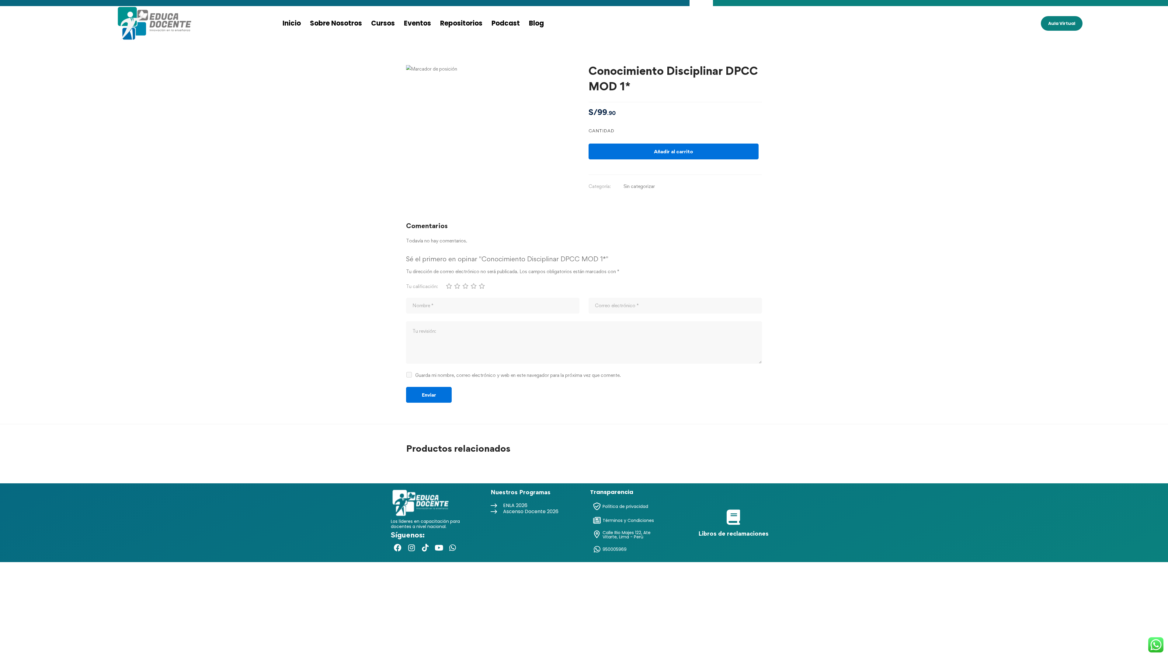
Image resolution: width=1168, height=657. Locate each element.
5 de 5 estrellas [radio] (481, 286)
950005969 (615, 549)
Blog (536, 23)
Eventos (417, 23)
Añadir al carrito (673, 151)
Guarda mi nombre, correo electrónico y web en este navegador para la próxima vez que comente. (518, 375)
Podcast (506, 23)
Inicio (292, 23)
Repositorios (461, 23)
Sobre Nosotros (336, 23)
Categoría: (600, 186)
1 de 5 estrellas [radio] (448, 286)
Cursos (383, 23)
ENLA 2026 (515, 505)
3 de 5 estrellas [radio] (465, 286)
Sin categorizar (639, 186)
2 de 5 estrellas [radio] (457, 286)
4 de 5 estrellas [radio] (473, 286)
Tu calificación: (422, 286)
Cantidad (601, 130)
